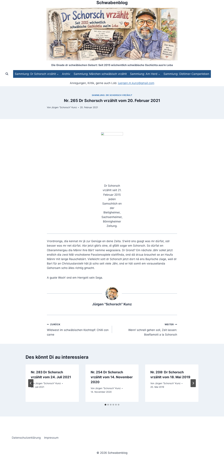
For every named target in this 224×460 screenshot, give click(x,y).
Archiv (66, 74)
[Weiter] (193, 383)
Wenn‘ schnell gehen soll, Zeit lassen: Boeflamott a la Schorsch (152, 329)
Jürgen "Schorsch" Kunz (64, 107)
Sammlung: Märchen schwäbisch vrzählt (100, 74)
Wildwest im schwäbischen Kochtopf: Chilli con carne (78, 329)
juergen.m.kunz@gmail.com (136, 83)
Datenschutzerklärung (26, 437)
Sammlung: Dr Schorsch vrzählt (112, 95)
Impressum (51, 437)
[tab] (105, 404)
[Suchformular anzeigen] (7, 74)
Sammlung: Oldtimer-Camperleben (186, 74)
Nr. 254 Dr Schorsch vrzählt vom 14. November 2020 (112, 377)
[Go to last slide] (30, 383)
